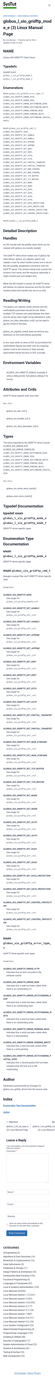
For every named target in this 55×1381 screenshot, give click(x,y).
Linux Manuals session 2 (15, 1298)
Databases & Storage (13, 1268)
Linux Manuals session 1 (15, 1295)
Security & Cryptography (14, 1340)
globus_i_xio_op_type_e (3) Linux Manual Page (17, 1126)
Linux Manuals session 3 (27, 16)
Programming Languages (15, 1333)
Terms (30, 1373)
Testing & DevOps (11, 1352)
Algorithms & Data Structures (17, 1256)
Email (10, 1204)
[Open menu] (49, 5)
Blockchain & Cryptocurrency (16, 1260)
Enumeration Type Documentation (19, 1105)
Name (11, 1192)
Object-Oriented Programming (17, 1329)
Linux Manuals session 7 (15, 1314)
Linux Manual (10, 40)
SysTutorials (20, 1373)
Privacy (37, 1373)
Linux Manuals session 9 (15, 1321)
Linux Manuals (9, 16)
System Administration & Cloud (18, 1344)
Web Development (11, 1356)
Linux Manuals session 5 (15, 1310)
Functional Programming (15, 1279)
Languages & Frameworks (15, 1283)
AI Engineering (10, 1252)
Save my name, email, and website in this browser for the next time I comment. (26, 1224)
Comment (11, 1151)
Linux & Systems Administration (18, 1287)
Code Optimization (12, 1264)
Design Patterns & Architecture (17, 1272)
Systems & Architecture (14, 1348)
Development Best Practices (16, 1275)
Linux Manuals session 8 (15, 1318)
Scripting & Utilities (12, 1337)
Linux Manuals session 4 (15, 1306)
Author (6, 1112)
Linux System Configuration (16, 1325)
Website (11, 1216)
